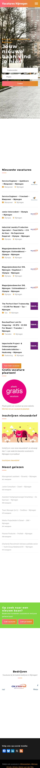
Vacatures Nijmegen (14, 3)
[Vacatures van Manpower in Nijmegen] (30, 686)
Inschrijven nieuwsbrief (10, 460)
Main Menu (36, 3)
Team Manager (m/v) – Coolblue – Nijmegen (19, 510)
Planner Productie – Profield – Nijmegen (17, 534)
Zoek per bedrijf (26, 622)
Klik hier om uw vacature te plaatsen (15, 409)
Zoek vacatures (9, 622)
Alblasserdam (25, 764)
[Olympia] (9, 686)
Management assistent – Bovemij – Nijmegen (19, 476)
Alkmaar (34, 764)
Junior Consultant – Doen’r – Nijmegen (16, 487)
